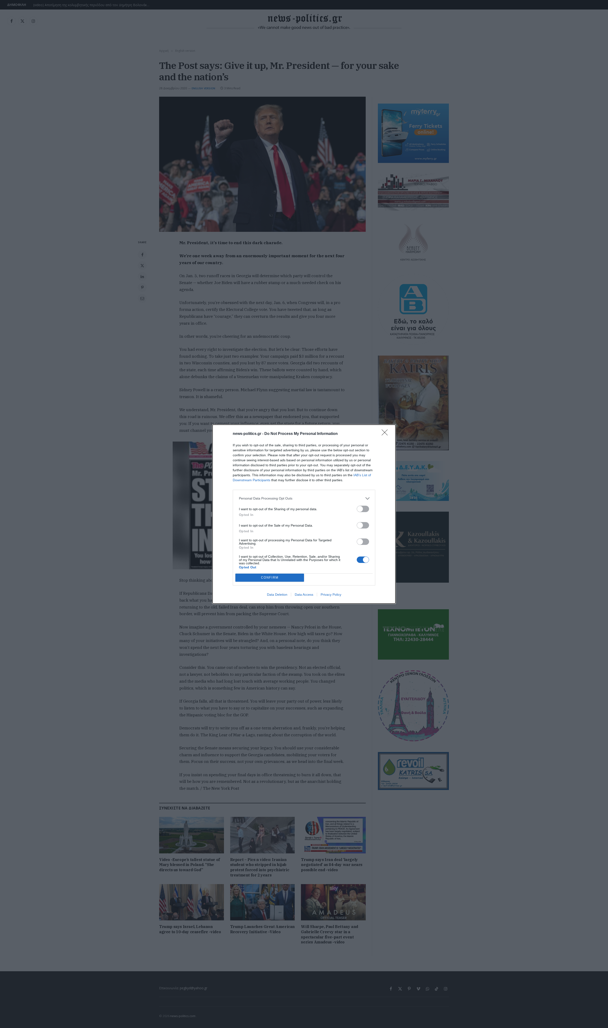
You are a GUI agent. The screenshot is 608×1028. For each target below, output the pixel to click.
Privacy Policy (331, 594)
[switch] (363, 509)
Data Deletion (277, 594)
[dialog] (304, 514)
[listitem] (304, 498)
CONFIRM (270, 577)
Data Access (304, 594)
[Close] (386, 433)
